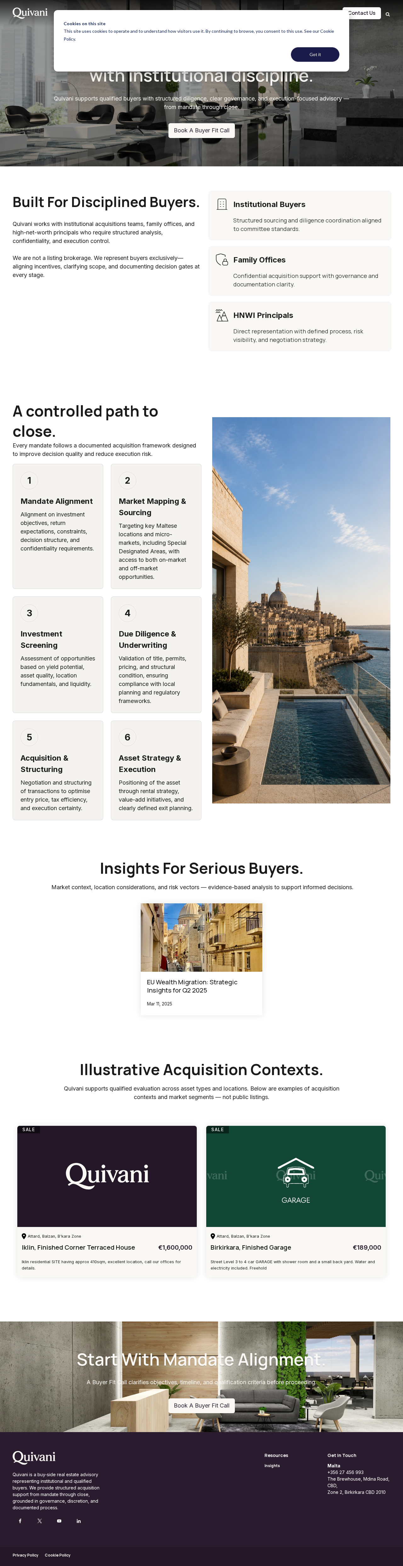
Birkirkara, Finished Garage (251, 1247)
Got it (315, 54)
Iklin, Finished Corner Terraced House (78, 1247)
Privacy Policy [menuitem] (25, 1555)
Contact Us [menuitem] (362, 12)
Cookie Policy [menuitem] (58, 1555)
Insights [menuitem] (272, 1465)
